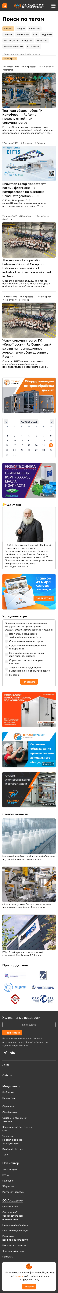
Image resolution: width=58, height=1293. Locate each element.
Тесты (5, 1154)
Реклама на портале (14, 1245)
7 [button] (43, 435)
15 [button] (51, 440)
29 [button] (51, 450)
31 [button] (14, 454)
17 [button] (14, 445)
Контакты (8, 1256)
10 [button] (14, 440)
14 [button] (43, 440)
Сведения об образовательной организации (12, 1216)
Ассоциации (9, 1169)
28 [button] (43, 450)
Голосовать (29, 681)
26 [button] (29, 450)
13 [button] (36, 440)
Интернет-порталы (13, 1191)
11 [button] (22, 440)
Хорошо (29, 1286)
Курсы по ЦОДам (12, 1148)
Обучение (8, 1106)
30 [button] (7, 454)
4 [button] (21, 435)
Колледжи (8, 1180)
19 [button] (29, 445)
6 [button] (36, 435)
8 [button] (50, 435)
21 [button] (43, 445)
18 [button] (22, 445)
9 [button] (7, 440)
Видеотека (8, 1097)
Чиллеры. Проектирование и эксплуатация (13, 1140)
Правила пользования (15, 1224)
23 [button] (7, 450)
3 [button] (14, 435)
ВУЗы (5, 1174)
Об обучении (9, 1112)
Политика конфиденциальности (15, 1238)
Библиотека (9, 1092)
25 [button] (22, 450)
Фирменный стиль (13, 1250)
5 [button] (29, 435)
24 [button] (14, 450)
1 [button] (50, 431)
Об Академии (10, 1206)
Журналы (8, 1186)
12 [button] (29, 440)
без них (19, 1275)
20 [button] (36, 445)
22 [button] (51, 445)
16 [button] (7, 445)
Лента (6, 1064)
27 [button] (36, 450)
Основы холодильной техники (14, 1119)
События (7, 1075)
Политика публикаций (15, 1230)
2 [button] (7, 435)
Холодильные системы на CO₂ (17, 1128)
